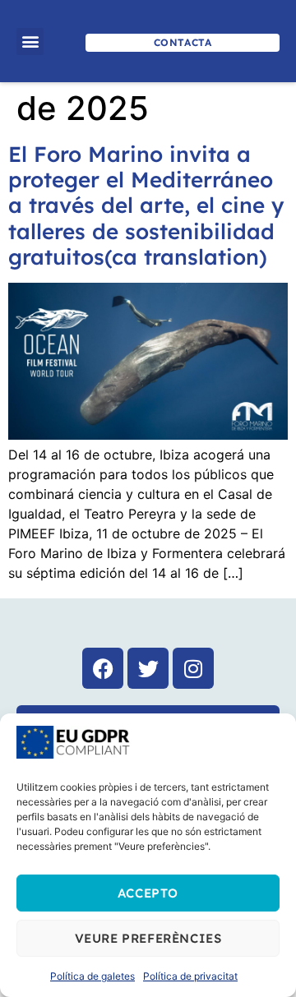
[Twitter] (148, 668)
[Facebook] (102, 668)
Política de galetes (92, 976)
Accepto (148, 893)
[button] (30, 41)
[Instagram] (193, 668)
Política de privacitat (190, 976)
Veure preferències (148, 938)
